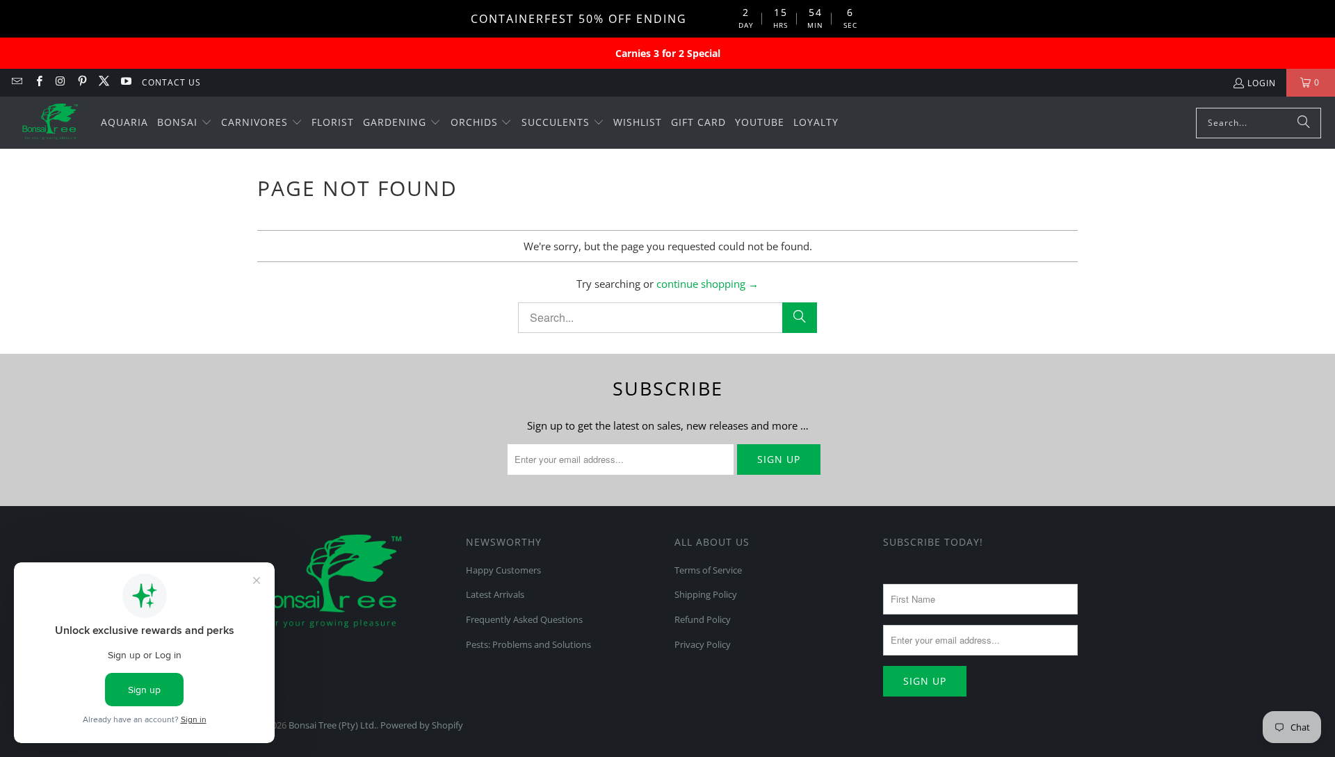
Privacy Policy (702, 644)
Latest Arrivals (495, 594)
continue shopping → (707, 284)
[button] (184, 123)
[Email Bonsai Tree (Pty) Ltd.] (16, 82)
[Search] (1303, 123)
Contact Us (171, 82)
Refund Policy (702, 619)
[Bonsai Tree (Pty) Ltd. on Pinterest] (82, 82)
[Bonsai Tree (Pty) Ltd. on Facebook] (38, 82)
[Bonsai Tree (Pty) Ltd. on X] (103, 82)
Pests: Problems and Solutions (528, 644)
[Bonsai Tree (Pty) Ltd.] (50, 123)
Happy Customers (503, 570)
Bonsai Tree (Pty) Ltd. (332, 725)
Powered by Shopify (421, 725)
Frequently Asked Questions (524, 619)
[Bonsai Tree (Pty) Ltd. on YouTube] (125, 82)
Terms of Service (708, 570)
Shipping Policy (705, 594)
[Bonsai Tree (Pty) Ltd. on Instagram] (60, 82)
